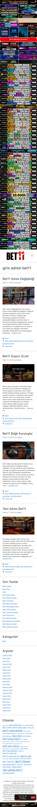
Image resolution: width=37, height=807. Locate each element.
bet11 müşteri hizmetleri (8, 743)
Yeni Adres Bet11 (14, 509)
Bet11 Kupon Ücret (16, 356)
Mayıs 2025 (7, 667)
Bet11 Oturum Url (8, 615)
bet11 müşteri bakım (25, 418)
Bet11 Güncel (27, 736)
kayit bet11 (7, 767)
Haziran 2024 (7, 693)
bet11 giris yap (7, 736)
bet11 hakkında (24, 739)
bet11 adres (29, 725)
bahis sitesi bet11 (15, 725)
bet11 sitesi (23, 748)
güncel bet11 (28, 764)
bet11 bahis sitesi (19, 727)
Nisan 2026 (7, 658)
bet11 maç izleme (19, 741)
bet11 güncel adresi (11, 739)
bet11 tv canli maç (10, 753)
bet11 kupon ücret (11, 418)
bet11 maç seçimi (27, 341)
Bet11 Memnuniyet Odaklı (11, 621)
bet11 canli (30, 727)
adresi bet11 (5, 725)
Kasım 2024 (7, 678)
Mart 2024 (6, 702)
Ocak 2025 (6, 673)
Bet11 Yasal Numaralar (10, 612)
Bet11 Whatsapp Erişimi (11, 606)
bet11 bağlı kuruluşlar (12, 493)
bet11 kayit (12, 741)
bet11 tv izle (26, 756)
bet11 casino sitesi (21, 733)
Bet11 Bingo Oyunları (10, 598)
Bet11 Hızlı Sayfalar (9, 609)
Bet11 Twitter (5, 758)
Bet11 (7, 338)
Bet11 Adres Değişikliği (18, 279)
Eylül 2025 (6, 661)
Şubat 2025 (7, 670)
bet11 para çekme (24, 746)
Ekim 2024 (6, 681)
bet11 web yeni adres (12, 566)
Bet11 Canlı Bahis (27, 731)
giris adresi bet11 (8, 343)
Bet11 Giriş (6, 589)
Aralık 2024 (6, 676)
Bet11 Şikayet (22, 761)
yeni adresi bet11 (12, 769)
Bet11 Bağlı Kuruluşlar (18, 433)
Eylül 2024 (6, 684)
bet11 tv (21, 751)
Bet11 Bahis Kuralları (9, 618)
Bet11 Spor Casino (9, 595)
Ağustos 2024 (7, 687)
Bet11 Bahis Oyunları (10, 624)
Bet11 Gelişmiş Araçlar (10, 627)
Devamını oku (16, 333)
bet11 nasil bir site (18, 743)
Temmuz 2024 (8, 690)
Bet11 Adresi (7, 586)
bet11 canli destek (12, 730)
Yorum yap (8, 346)
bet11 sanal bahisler (15, 748)
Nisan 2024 (7, 699)
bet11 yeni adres (14, 758)
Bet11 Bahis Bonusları (10, 604)
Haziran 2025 (7, 664)
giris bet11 (20, 764)
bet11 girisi (29, 733)
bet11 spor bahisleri (10, 751)
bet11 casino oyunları (9, 733)
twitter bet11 (17, 767)
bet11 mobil (26, 741)
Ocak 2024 (6, 707)
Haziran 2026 (7, 655)
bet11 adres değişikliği (12, 341)
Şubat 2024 (7, 705)
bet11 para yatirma (11, 746)
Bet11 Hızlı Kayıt (8, 601)
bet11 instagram (6, 741)
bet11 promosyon (6, 748)
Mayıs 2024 (7, 696)
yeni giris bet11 (8, 773)
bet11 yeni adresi (25, 758)
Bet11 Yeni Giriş (9, 762)
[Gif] (18, 106)
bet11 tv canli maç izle (11, 756)
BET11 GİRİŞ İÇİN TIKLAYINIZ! (19, 39)
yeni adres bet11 (8, 569)
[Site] (18, 66)
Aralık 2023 (6, 710)
